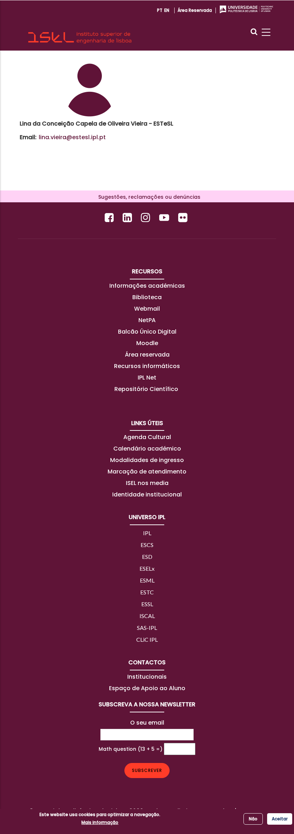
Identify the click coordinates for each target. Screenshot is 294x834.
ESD (147, 556)
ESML (147, 580)
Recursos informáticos (147, 366)
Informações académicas (147, 286)
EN (166, 10)
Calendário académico (147, 448)
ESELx (147, 568)
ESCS (147, 544)
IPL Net (147, 377)
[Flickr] (184, 217)
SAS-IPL (147, 627)
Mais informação (99, 822)
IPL (147, 532)
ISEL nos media (147, 483)
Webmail (147, 309)
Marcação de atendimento (147, 471)
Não (253, 819)
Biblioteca (147, 297)
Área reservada (194, 10)
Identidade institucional (147, 494)
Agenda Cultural (147, 437)
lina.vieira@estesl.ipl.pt (72, 137)
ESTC (147, 592)
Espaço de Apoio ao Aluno (147, 688)
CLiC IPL (147, 639)
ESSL (147, 603)
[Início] (80, 25)
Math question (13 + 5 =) (130, 749)
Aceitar (280, 819)
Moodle (147, 343)
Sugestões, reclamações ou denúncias (147, 197)
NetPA (147, 320)
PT (159, 10)
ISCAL (147, 615)
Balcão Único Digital (147, 332)
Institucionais (147, 677)
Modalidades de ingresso (147, 460)
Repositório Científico (147, 389)
